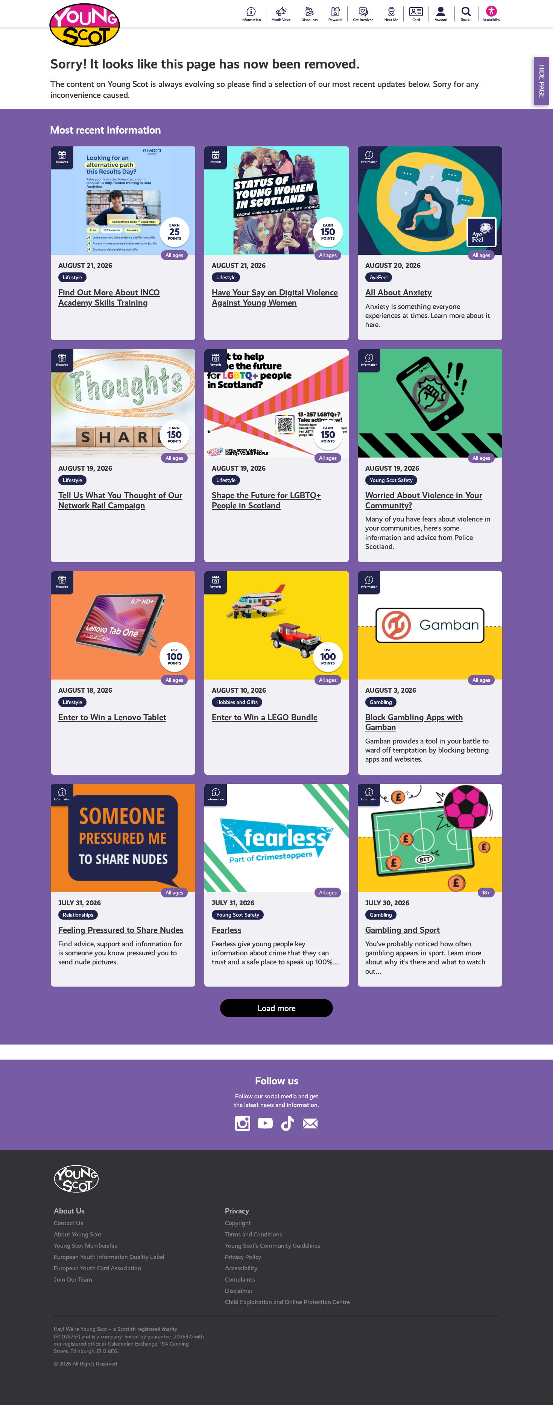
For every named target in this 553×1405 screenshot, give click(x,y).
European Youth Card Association (97, 1268)
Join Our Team (73, 1279)
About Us (69, 1210)
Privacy (237, 1210)
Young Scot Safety (391, 480)
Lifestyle (72, 277)
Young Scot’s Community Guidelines (272, 1245)
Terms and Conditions (253, 1234)
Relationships (78, 915)
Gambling (381, 702)
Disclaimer (238, 1290)
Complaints (240, 1279)
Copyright (238, 1223)
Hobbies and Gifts (237, 702)
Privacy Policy (243, 1257)
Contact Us (68, 1223)
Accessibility (241, 1268)
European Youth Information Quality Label (109, 1257)
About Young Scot (78, 1234)
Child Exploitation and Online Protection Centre (287, 1302)
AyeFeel (378, 277)
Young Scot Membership (86, 1245)
